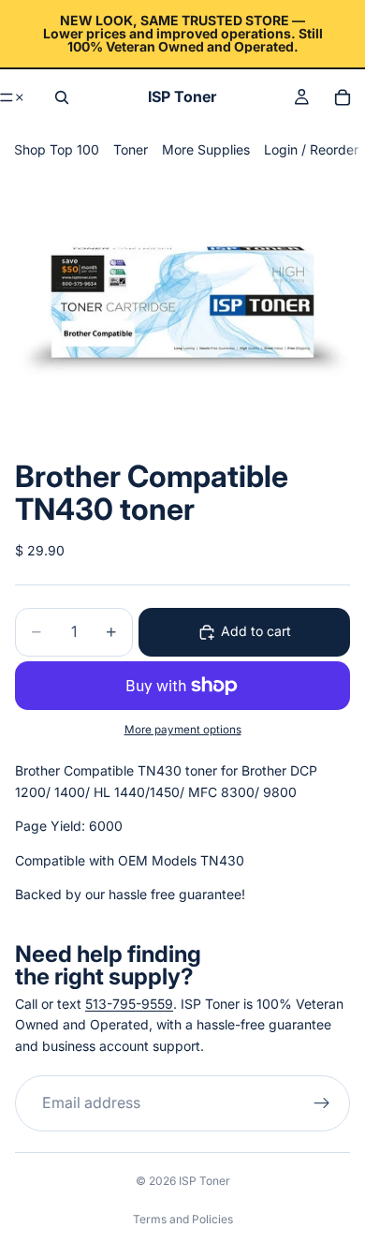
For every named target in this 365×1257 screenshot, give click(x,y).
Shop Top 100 (56, 149)
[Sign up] (322, 1104)
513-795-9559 (129, 1004)
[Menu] (12, 97)
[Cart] (342, 97)
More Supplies (206, 149)
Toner (130, 149)
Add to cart (256, 631)
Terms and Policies (183, 1219)
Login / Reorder (311, 149)
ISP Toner (204, 1181)
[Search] (61, 97)
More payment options (182, 729)
